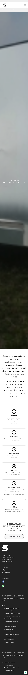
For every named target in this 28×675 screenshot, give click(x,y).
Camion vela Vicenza (9, 642)
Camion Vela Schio (8, 629)
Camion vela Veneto (6, 605)
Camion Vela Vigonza (9, 644)
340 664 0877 (6, 573)
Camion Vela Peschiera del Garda (11, 621)
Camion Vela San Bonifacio (10, 626)
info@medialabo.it (7, 570)
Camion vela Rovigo (8, 624)
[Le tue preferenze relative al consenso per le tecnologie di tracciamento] (25, 672)
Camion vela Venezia (9, 639)
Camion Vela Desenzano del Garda (12, 613)
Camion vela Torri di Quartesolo (11, 634)
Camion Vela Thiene (8, 631)
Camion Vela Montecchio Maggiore (12, 616)
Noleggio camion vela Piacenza (11, 667)
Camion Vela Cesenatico (9, 670)
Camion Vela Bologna (9, 665)
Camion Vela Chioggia (9, 610)
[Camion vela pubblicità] (11, 5)
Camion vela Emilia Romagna (9, 662)
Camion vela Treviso (8, 637)
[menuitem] (22, 5)
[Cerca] (22, 5)
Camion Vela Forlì (8, 673)
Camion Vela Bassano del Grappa (11, 608)
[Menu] (25, 5)
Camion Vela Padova (9, 618)
